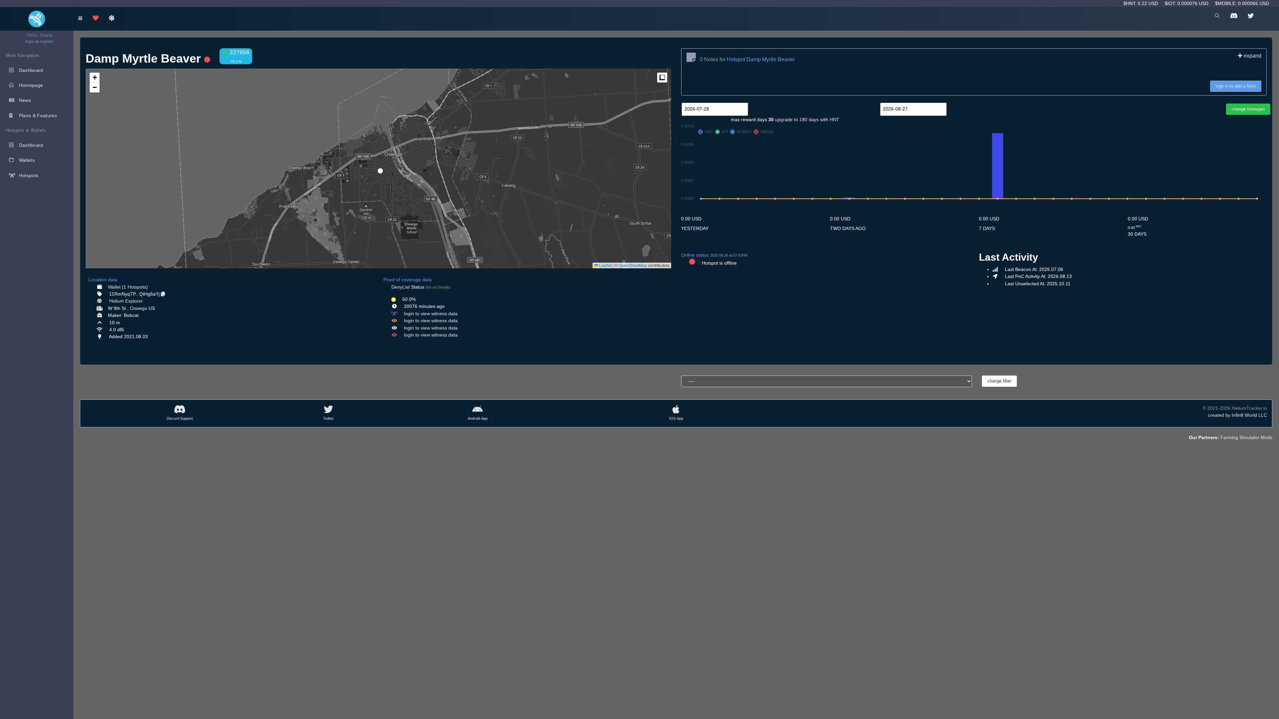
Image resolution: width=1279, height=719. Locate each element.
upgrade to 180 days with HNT (807, 119)
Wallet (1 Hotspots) (128, 287)
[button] (95, 78)
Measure (662, 78)
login (29, 41)
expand (1251, 56)
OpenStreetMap (633, 265)
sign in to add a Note (1236, 86)
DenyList (400, 287)
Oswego (138, 308)
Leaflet (605, 265)
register (47, 41)
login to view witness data (431, 313)
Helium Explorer (126, 301)
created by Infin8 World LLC (1237, 415)
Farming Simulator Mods (1246, 437)
